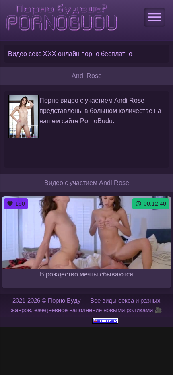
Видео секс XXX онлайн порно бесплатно (70, 53)
